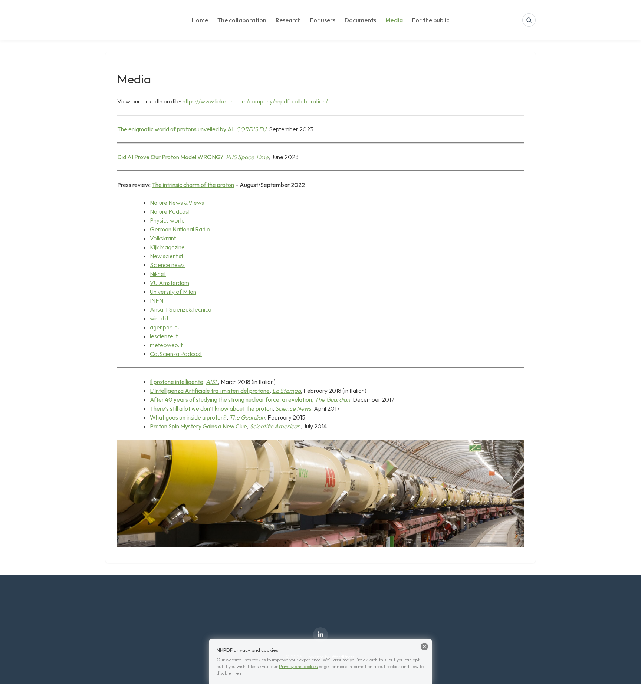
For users (322, 20)
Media (394, 20)
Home (200, 20)
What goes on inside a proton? (188, 417)
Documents (360, 20)
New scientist (166, 256)
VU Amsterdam (169, 282)
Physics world (167, 220)
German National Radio (180, 229)
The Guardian (247, 417)
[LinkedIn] (320, 634)
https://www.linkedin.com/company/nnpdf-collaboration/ (255, 101)
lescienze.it (164, 336)
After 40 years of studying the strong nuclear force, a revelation (231, 399)
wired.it (159, 318)
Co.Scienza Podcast (176, 354)
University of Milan (173, 291)
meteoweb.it (166, 345)
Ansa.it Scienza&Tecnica (180, 309)
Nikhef (158, 273)
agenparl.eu (165, 327)
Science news (167, 265)
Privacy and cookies (298, 666)
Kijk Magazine (167, 247)
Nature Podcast (170, 211)
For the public (430, 20)
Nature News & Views (177, 202)
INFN (156, 300)
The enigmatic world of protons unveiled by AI (175, 129)
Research (288, 20)
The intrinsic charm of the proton (193, 184)
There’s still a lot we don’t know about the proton (211, 408)
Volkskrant (163, 238)
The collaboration (241, 20)
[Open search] (529, 20)
